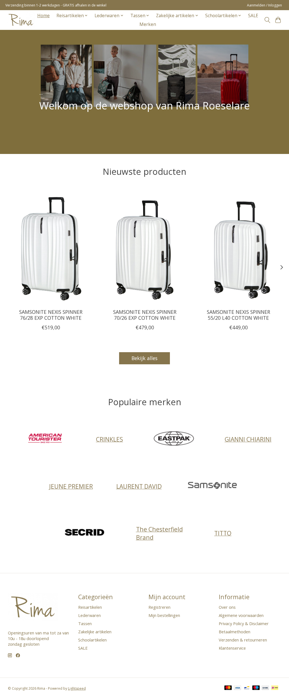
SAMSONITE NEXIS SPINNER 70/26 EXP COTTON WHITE (144, 314)
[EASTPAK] (174, 439)
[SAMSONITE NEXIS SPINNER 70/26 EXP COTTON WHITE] (145, 247)
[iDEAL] (274, 688)
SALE (253, 16)
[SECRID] (85, 533)
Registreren (159, 607)
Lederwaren (89, 615)
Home (43, 16)
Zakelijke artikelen (94, 631)
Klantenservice (232, 648)
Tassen (85, 623)
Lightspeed (77, 688)
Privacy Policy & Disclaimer (244, 623)
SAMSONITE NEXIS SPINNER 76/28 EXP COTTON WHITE (50, 314)
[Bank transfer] (265, 688)
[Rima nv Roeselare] (21, 20)
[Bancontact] (246, 688)
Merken (147, 24)
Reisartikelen (90, 607)
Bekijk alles (144, 358)
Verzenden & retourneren (243, 640)
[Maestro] (256, 688)
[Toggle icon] (267, 20)
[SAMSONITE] (212, 486)
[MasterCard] (228, 688)
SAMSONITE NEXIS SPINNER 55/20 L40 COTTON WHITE (238, 314)
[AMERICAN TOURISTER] (45, 439)
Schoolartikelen (92, 640)
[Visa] (237, 688)
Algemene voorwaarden (241, 615)
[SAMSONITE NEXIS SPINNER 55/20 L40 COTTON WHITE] (238, 247)
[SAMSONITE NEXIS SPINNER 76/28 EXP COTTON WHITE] (51, 247)
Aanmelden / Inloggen (264, 5)
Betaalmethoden (234, 631)
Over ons (227, 607)
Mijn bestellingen (164, 615)
